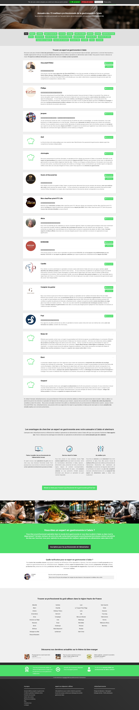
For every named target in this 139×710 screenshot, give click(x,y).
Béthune (34, 628)
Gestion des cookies (29, 697)
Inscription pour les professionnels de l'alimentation (69, 547)
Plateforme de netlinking (29, 699)
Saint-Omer (81, 631)
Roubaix (81, 628)
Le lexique (26, 705)
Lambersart (58, 631)
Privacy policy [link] (107, 2)
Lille (81, 614)
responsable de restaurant (61, 40)
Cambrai (58, 605)
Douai (57, 622)
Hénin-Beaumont (57, 628)
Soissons (104, 611)
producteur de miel (79, 36)
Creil (58, 619)
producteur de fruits (51, 36)
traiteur (92, 40)
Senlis (104, 608)
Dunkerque (58, 625)
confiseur (39, 33)
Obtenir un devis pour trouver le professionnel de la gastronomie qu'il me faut (69, 488)
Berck (34, 625)
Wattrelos (104, 625)
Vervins (104, 619)
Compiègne (58, 616)
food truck (62, 33)
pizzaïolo (97, 33)
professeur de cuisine (104, 36)
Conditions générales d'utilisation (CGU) (33, 693)
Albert (34, 608)
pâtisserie (90, 33)
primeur (31, 36)
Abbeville (34, 605)
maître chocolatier (80, 33)
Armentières (34, 614)
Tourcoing (104, 614)
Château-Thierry (58, 611)
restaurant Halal (75, 40)
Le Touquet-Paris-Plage (81, 608)
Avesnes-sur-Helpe (34, 619)
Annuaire (26, 691)
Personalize (98, 2)
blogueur (32, 33)
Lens (81, 611)
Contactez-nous (27, 703)
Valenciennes (104, 616)
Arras (34, 616)
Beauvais (34, 622)
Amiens (35, 611)
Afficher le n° (109, 66)
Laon (81, 605)
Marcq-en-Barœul (81, 616)
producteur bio (39, 36)
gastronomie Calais (59, 695)
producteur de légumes (65, 36)
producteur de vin (91, 36)
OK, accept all (75, 2)
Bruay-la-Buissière (34, 634)
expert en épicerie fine (51, 33)
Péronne (81, 625)
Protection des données (29, 695)
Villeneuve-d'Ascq (104, 622)
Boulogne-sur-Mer (34, 631)
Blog (25, 701)
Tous (26, 33)
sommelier (84, 40)
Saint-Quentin (104, 605)
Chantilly (58, 608)
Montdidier (81, 622)
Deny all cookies (88, 2)
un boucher (99, 40)
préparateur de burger (108, 33)
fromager (70, 33)
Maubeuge (81, 619)
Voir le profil (109, 63)
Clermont (57, 614)
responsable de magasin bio (44, 40)
